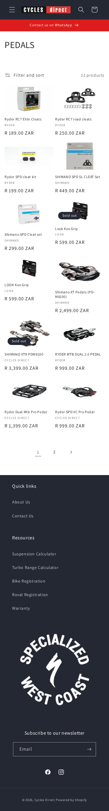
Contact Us (23, 516)
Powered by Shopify (71, 800)
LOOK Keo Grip (17, 285)
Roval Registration (30, 594)
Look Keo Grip (66, 228)
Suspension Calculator (34, 554)
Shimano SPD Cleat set (23, 234)
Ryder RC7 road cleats (73, 119)
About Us (21, 502)
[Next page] (71, 452)
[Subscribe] (89, 749)
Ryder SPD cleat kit (20, 176)
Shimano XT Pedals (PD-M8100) (75, 294)
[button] (12, 9)
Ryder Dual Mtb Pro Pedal (26, 412)
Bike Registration (28, 581)
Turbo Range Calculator (35, 567)
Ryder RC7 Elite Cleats (23, 119)
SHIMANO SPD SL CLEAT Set (77, 176)
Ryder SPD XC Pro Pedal (74, 412)
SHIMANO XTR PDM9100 (24, 354)
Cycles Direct (45, 800)
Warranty (21, 608)
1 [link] (38, 452)
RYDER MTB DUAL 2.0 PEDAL (78, 354)
